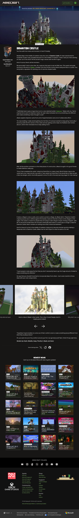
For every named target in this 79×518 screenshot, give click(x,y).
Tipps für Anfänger (43, 481)
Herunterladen (42, 489)
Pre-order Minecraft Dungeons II (44, 8)
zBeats (33, 67)
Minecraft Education (26, 482)
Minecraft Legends (26, 481)
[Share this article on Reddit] (45, 347)
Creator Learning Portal (27, 487)
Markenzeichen (20, 514)
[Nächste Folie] (43, 326)
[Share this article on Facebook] (50, 347)
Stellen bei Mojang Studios (27, 489)
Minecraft (24, 475)
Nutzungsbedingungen (52, 512)
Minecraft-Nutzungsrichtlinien (28, 503)
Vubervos (59, 111)
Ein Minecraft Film (26, 492)
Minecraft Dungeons (26, 479)
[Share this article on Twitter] (41, 347)
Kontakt (40, 491)
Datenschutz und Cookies (22, 512)
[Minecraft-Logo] (10, 3)
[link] (22, 464)
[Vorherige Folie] (35, 326)
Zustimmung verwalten (41, 503)
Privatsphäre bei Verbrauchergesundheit (37, 512)
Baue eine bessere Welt (27, 491)
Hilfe (40, 483)
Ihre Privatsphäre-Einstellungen (54, 514)
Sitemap (40, 487)
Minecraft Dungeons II (27, 477)
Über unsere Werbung (29, 514)
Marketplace (41, 475)
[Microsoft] (69, 513)
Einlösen (41, 497)
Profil (40, 495)
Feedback (41, 485)
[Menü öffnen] (75, 3)
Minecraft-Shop (42, 477)
